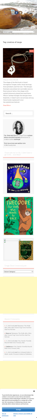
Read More (7, 105)
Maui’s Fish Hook (10, 80)
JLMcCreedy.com (10, 145)
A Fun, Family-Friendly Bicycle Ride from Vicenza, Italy (18, 342)
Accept (18, 409)
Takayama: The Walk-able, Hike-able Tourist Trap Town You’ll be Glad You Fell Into (18, 327)
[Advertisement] (18, 295)
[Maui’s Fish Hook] (18, 63)
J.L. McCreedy (29, 54)
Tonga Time (23, 135)
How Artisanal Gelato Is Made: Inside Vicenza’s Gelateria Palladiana (18, 353)
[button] (34, 391)
